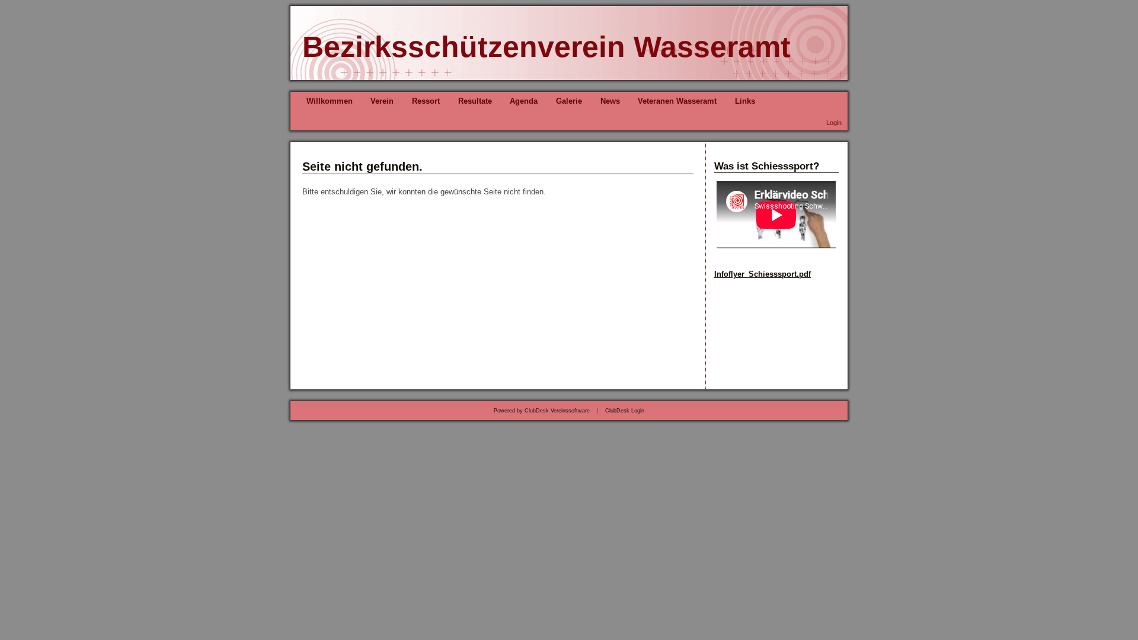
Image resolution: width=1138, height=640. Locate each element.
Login (834, 122)
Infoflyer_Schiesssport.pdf (762, 274)
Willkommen (329, 101)
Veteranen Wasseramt (677, 101)
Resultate (475, 101)
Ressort (426, 101)
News (610, 101)
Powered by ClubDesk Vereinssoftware (542, 411)
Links (745, 101)
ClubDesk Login (624, 411)
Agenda (524, 101)
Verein (382, 101)
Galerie (569, 101)
